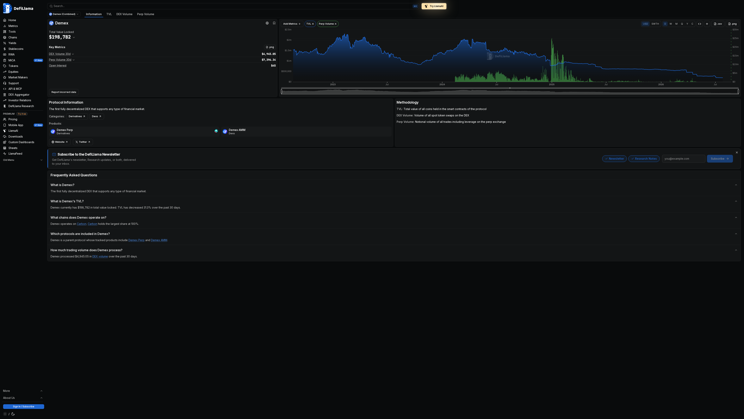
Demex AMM (237, 130)
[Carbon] (216, 131)
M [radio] (676, 23)
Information (94, 14)
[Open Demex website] (267, 23)
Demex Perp (65, 130)
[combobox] (233, 6)
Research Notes (646, 158)
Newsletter (616, 158)
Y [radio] (687, 23)
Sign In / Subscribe (23, 406)
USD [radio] (645, 23)
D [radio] (665, 23)
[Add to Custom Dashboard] (707, 24)
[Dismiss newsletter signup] (737, 152)
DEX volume (100, 256)
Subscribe (717, 158)
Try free (22, 114)
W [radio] (671, 23)
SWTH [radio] (655, 23)
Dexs (95, 116)
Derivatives (75, 116)
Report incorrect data (64, 92)
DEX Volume (124, 14)
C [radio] (692, 23)
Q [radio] (682, 23)
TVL (109, 14)
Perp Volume (145, 14)
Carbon (81, 223)
